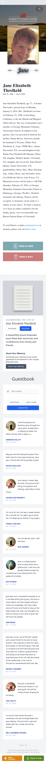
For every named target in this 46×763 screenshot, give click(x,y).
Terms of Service (29, 752)
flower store (31, 229)
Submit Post (23, 408)
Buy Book (25, 328)
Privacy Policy (16, 752)
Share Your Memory (16, 366)
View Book (12, 328)
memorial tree (32, 225)
